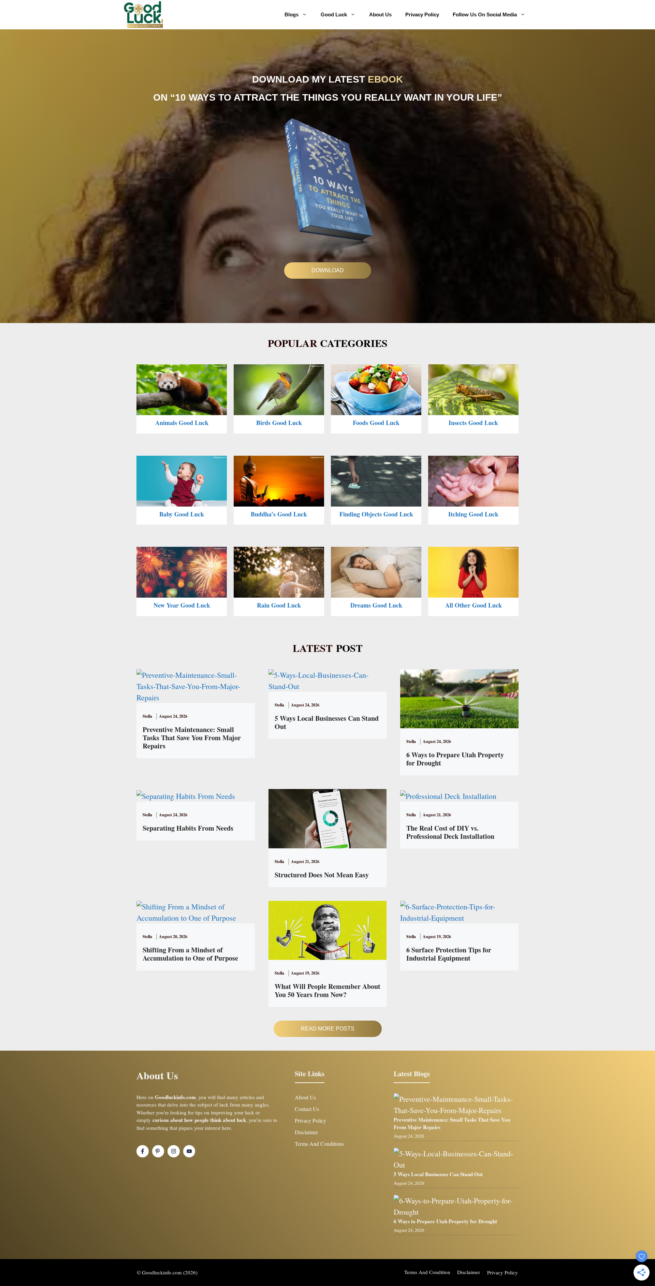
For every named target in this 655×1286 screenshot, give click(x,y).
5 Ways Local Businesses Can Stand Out (327, 722)
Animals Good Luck (181, 422)
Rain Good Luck (279, 605)
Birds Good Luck (279, 422)
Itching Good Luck (473, 514)
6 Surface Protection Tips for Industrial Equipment (448, 954)
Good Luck (334, 14)
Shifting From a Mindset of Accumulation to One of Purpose (190, 954)
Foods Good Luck (376, 422)
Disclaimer (306, 1132)
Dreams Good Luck (376, 605)
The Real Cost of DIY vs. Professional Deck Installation (450, 832)
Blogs (292, 14)
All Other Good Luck (473, 605)
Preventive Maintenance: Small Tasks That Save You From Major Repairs (192, 738)
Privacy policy (502, 1272)
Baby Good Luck (181, 514)
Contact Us (307, 1108)
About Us (380, 14)
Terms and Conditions (319, 1143)
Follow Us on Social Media (485, 14)
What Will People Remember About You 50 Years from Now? (327, 990)
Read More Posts (327, 1029)
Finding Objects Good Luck (376, 514)
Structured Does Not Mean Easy (322, 875)
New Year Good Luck (182, 605)
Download (327, 270)
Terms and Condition (427, 1272)
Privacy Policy (422, 14)
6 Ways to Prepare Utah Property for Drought (455, 759)
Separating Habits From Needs (188, 828)
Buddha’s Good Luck (279, 514)
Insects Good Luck (473, 422)
